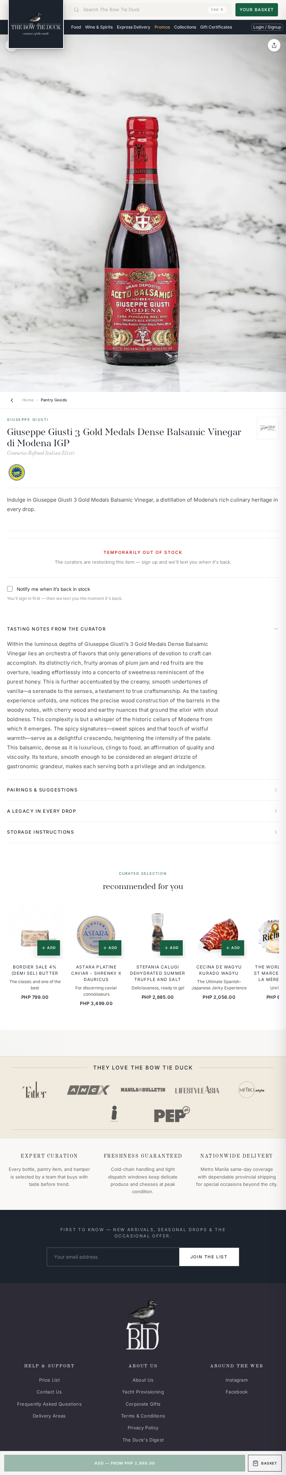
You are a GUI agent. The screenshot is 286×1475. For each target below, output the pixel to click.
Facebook (237, 1392)
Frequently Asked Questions (49, 1404)
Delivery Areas (49, 1416)
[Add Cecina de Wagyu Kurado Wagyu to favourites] (237, 913)
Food (76, 27)
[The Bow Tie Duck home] (36, 24)
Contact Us (49, 1392)
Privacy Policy (143, 1427)
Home (27, 399)
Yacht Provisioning (143, 1392)
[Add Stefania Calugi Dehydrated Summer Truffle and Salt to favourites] (175, 913)
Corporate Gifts (143, 1404)
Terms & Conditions (143, 1416)
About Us (143, 1380)
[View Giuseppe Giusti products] (268, 428)
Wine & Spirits (99, 27)
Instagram (237, 1380)
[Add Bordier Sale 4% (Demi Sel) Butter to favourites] (53, 913)
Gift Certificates (216, 27)
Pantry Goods (54, 399)
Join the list (209, 1256)
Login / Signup (267, 27)
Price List (49, 1380)
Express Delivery (133, 27)
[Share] (274, 45)
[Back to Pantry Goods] (12, 400)
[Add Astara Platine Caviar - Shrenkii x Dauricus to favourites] (114, 913)
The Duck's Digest (143, 1440)
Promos (162, 27)
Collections (185, 27)
